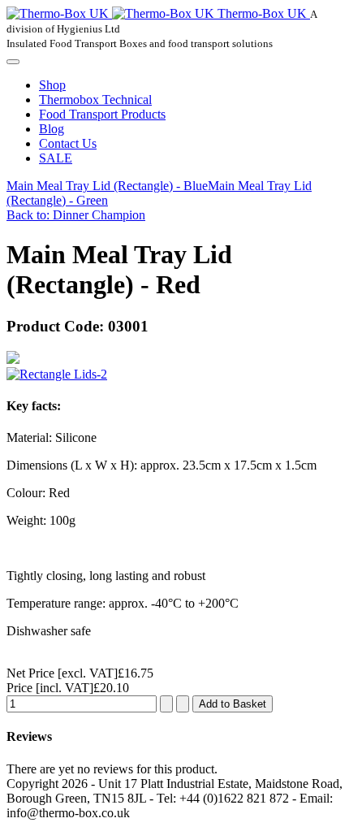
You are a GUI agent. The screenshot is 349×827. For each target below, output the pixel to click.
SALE (55, 158)
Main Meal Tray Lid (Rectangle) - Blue (107, 186)
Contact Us (68, 143)
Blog (51, 129)
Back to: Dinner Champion (75, 215)
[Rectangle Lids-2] (56, 374)
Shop (52, 85)
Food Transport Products (102, 114)
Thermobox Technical (95, 99)
